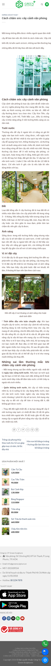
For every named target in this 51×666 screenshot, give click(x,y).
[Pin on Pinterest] (32, 430)
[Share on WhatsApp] (14, 430)
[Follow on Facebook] (4, 618)
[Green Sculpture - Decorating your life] (25, 4)
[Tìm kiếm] (42, 4)
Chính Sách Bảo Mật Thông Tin (25, 654)
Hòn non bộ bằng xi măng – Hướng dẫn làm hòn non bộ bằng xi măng (37, 444)
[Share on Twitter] (23, 430)
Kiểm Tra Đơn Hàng (40, 656)
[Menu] (3, 4)
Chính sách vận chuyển (25, 648)
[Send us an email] (13, 618)
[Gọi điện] (45, 643)
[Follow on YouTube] (22, 618)
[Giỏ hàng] (47, 4)
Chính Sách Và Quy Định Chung (16, 656)
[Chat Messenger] (45, 660)
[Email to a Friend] (28, 430)
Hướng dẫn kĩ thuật (10, 15)
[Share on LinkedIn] (37, 430)
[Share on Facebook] (19, 430)
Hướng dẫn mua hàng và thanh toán (25, 652)
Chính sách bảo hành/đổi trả (25, 650)
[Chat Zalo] (45, 651)
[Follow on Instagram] (9, 618)
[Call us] (18, 618)
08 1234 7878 (16, 580)
